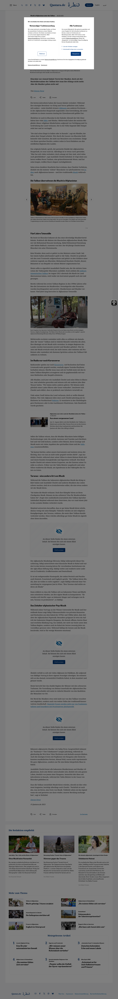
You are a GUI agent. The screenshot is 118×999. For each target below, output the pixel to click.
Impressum (44, 65)
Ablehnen (42, 54)
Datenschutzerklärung (34, 38)
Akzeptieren (75, 54)
